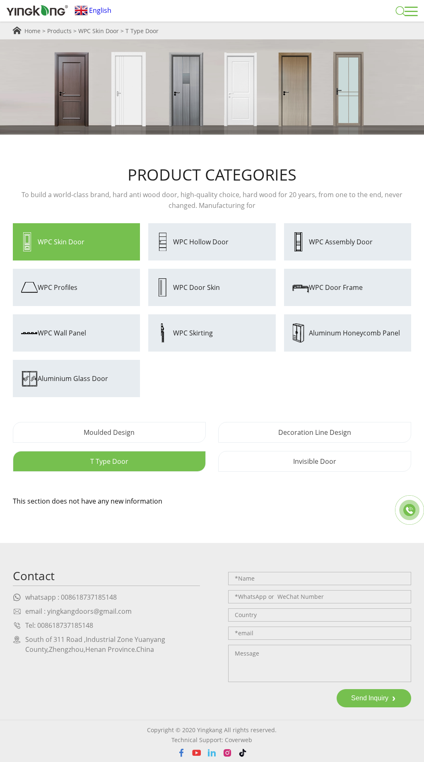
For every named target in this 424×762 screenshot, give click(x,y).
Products (59, 31)
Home (32, 31)
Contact (34, 576)
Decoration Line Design (314, 432)
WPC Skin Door (98, 31)
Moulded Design (109, 432)
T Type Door (142, 31)
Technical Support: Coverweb (211, 740)
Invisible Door (314, 461)
